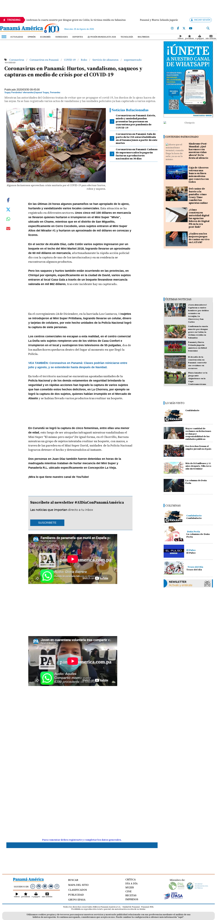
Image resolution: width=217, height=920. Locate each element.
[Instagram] (172, 28)
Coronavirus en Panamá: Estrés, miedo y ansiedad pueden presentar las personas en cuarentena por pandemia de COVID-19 (136, 121)
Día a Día (131, 883)
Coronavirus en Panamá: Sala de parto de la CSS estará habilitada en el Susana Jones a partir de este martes (136, 138)
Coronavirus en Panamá (44, 59)
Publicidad (76, 894)
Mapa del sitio (78, 885)
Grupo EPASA (76, 899)
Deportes (77, 37)
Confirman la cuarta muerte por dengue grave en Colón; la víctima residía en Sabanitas (198, 332)
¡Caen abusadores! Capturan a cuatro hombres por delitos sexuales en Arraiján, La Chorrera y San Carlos (198, 313)
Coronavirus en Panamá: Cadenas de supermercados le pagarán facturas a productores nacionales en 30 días (136, 153)
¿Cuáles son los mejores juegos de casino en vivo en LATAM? (199, 238)
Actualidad (16, 37)
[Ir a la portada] (21, 29)
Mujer (129, 887)
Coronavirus (17, 59)
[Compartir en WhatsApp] (8, 219)
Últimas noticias (178, 299)
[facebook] (178, 28)
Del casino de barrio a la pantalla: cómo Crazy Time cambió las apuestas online (198, 196)
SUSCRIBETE (47, 522)
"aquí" (180, 917)
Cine (128, 891)
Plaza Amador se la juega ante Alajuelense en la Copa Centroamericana (197, 378)
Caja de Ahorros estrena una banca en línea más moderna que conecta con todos (199, 174)
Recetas (130, 895)
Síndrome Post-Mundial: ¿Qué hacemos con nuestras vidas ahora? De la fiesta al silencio (198, 151)
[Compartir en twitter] (8, 209)
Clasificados (77, 889)
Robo (84, 59)
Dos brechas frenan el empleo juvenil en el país (198, 447)
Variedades (61, 37)
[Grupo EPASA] (173, 898)
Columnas (173, 505)
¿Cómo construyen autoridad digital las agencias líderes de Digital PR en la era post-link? (199, 218)
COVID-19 (70, 59)
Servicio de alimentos (105, 59)
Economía (45, 37)
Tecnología (127, 37)
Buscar (73, 880)
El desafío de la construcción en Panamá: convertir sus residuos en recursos (197, 363)
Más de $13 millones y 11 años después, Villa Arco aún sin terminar (198, 466)
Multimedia (143, 37)
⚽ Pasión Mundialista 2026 (102, 37)
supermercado (133, 59)
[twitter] (184, 28)
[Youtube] (190, 28)
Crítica (130, 879)
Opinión (32, 37)
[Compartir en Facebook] (8, 200)
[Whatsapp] (33, 886)
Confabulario (192, 410)
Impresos (131, 899)
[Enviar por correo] (8, 229)
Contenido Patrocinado (182, 136)
